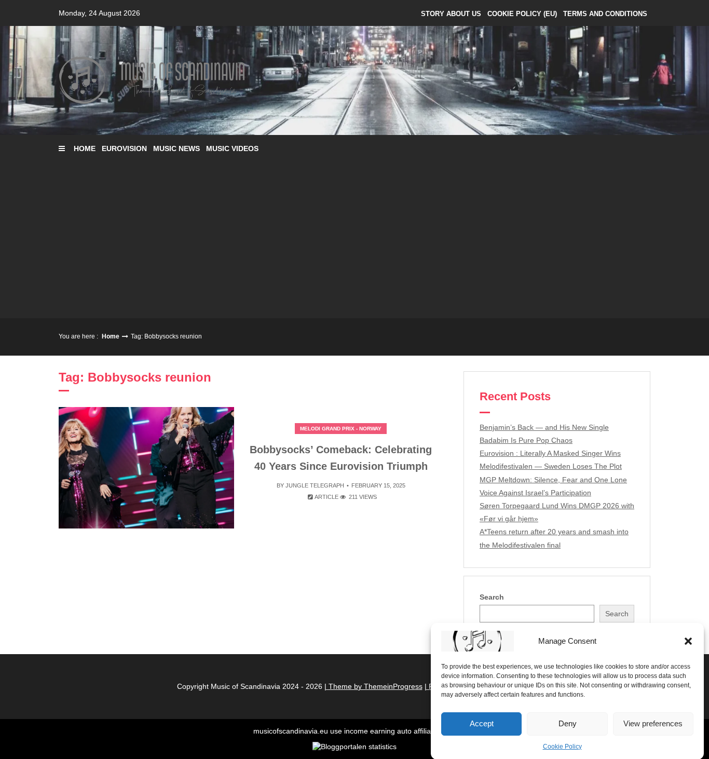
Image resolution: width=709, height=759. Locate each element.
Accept (482, 723)
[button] (688, 641)
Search (492, 597)
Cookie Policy (562, 746)
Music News (176, 148)
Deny (567, 723)
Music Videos (232, 148)
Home (85, 148)
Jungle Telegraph (314, 485)
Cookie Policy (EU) (522, 14)
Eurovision (124, 148)
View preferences (653, 723)
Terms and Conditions (605, 14)
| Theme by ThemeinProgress (373, 686)
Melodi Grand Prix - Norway (340, 428)
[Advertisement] (354, 240)
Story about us (451, 14)
